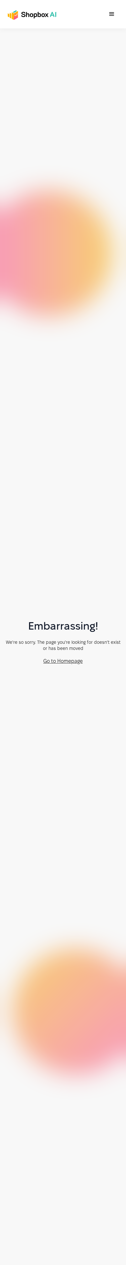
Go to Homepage (63, 661)
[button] (111, 14)
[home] (30, 12)
